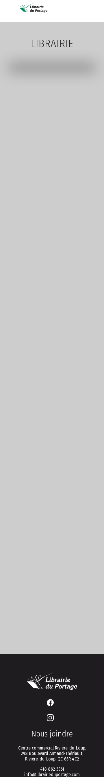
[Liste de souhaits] (67, 9)
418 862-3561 (52, 769)
